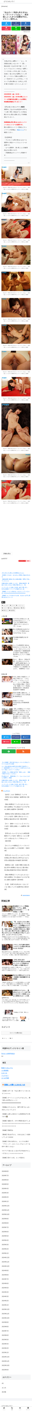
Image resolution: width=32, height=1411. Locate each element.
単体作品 (17, 608)
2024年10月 (5, 1266)
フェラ (4, 608)
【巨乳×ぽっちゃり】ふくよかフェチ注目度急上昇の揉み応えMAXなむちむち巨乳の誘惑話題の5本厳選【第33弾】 (16, 857)
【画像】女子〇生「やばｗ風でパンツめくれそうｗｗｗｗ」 (16, 1092)
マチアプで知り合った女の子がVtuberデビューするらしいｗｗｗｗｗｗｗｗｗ (16, 1152)
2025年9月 (5, 1218)
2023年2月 (5, 1348)
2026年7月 (5, 1175)
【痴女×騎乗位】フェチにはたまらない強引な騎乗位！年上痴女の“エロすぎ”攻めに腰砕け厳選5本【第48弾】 (16, 877)
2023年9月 (5, 1322)
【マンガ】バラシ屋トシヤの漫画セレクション (13, 572)
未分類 (4, 1392)
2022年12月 (5, 1357)
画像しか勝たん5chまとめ (14, 1085)
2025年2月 (5, 1249)
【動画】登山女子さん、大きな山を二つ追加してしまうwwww (16, 1136)
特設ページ (20, 130)
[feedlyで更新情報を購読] (9, 751)
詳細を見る (7, 553)
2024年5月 (5, 1288)
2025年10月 (5, 1214)
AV (4, 602)
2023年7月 (5, 1331)
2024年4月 (5, 1292)
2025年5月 (5, 1236)
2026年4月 (5, 1188)
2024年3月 (5, 1296)
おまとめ (4, 1073)
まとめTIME (5, 1078)
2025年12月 (5, 1206)
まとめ (4, 1387)
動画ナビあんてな (7, 1068)
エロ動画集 (5, 1070)
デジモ (13, 605)
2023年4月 (5, 1344)
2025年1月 (5, 1253)
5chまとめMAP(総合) (8, 1053)
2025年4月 (5, 1240)
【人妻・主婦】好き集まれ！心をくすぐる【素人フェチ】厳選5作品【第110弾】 (16, 887)
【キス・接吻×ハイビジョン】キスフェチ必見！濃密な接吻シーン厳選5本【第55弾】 (16, 826)
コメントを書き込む (16, 1033)
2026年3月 (5, 1193)
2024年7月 (5, 1279)
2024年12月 (5, 1257)
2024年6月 (5, 1283)
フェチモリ (6, 791)
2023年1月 (5, 1352)
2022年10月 (5, 1365)
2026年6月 (5, 1180)
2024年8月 (5, 1275)
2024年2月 (5, 1300)
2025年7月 (5, 1227)
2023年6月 (5, 1335)
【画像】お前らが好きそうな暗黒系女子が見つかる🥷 (16, 1115)
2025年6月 (5, 1231)
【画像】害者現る (7, 1130)
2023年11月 (5, 1313)
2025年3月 (5, 1244)
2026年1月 (5, 1201)
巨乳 (23, 608)
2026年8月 (5, 1171)
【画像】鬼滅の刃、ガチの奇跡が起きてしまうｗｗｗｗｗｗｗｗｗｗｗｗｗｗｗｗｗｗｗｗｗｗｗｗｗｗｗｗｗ (16, 1123)
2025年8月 (5, 1223)
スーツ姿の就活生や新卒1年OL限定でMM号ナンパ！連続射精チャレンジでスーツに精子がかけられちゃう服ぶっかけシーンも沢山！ (16, 768)
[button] (28, 647)
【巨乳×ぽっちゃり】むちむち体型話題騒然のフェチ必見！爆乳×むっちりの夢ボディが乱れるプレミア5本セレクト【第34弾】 (16, 837)
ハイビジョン (20, 605)
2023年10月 (5, 1318)
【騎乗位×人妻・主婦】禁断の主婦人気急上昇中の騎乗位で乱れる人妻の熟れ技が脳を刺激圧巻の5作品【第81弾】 (16, 867)
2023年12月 (5, 1309)
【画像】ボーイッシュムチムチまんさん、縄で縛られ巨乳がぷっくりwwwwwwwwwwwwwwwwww (16, 1100)
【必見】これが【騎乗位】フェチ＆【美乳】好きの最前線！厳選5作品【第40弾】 (16, 797)
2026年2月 (5, 1197)
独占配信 (12, 610)
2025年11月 (5, 1210)
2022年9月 (5, 1369)
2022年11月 (5, 1361)
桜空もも (5, 610)
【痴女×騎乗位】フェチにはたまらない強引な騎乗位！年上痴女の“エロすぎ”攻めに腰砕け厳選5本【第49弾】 (16, 807)
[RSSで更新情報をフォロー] (23, 751)
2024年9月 (5, 1270)
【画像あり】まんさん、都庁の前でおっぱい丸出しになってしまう (16, 1108)
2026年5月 (5, 1184)
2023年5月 (5, 1339)
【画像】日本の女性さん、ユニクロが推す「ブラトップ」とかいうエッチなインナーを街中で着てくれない (16, 1144)
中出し (11, 608)
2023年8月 (5, 1326)
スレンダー (6, 605)
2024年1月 (5, 1305)
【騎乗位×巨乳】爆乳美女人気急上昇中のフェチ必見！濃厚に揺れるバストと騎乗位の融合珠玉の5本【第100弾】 (16, 816)
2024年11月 (5, 1262)
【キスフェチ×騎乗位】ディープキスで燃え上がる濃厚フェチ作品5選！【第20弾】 (17, 848)
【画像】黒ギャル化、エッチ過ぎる (13, 1157)
